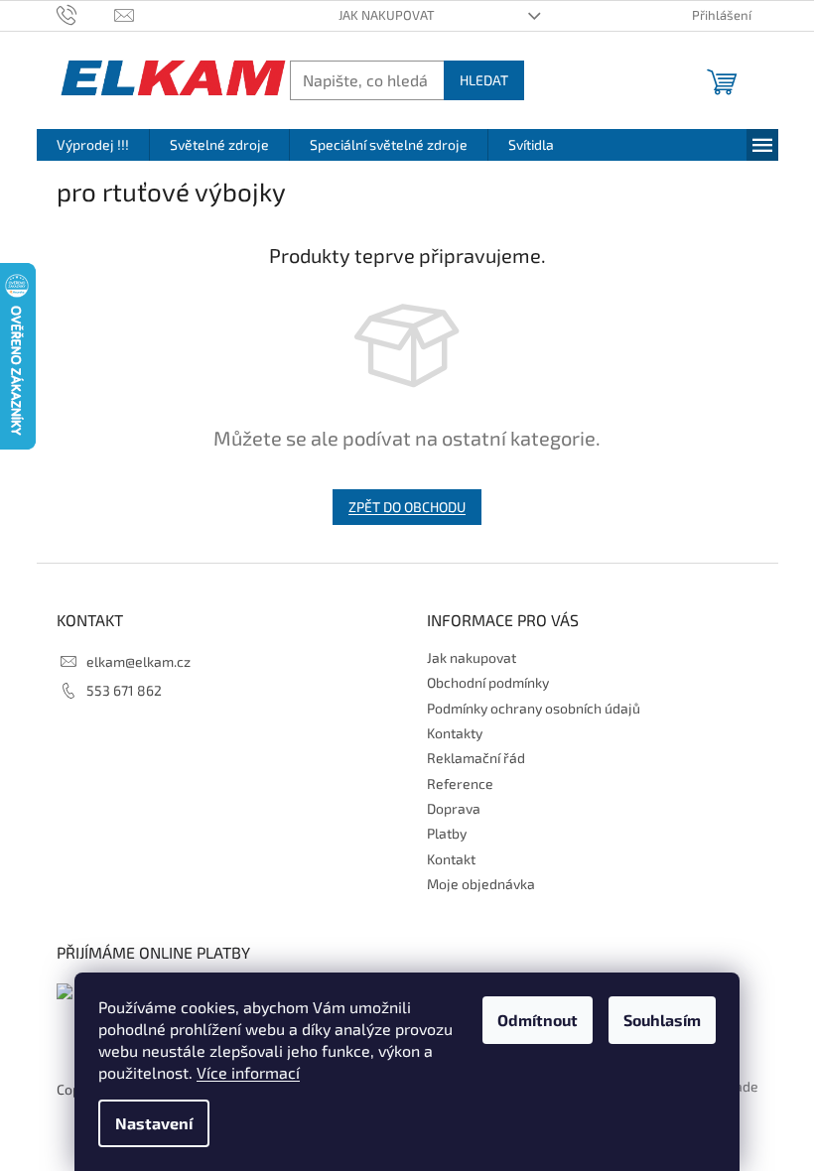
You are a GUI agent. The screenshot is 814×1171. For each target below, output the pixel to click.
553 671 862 (124, 690)
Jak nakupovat (387, 15)
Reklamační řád (476, 757)
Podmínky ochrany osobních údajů (533, 708)
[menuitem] (93, 145)
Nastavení (154, 1122)
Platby (447, 833)
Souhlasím (662, 1019)
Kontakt (451, 858)
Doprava (453, 808)
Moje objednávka (481, 883)
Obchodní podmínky (488, 682)
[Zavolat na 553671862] (86, 14)
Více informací (248, 1072)
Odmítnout (537, 1019)
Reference (460, 783)
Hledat (484, 79)
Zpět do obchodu (407, 506)
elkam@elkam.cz (138, 661)
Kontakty (454, 732)
